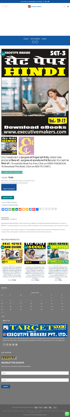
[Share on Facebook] (43, 208)
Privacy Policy (55, 411)
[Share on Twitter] (46, 208)
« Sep (2, 316)
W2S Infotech (29, 407)
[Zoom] (3, 133)
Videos (22, 411)
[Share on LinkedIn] (55, 208)
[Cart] (68, 6)
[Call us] (46, 1)
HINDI (44, 39)
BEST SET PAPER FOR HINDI (11, 205)
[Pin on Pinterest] (52, 208)
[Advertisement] (35, 23)
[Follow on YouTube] (48, 1)
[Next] (65, 92)
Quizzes (27, 411)
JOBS (36, 411)
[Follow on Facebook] (43, 1)
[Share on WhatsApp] (40, 208)
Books (9, 411)
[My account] (64, 6)
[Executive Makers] (35, 6)
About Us (64, 411)
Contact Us (32, 412)
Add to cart (7, 197)
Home (26, 39)
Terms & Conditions (44, 411)
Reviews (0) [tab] (13, 219)
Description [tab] (5, 219)
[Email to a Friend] (49, 208)
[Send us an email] (45, 1)
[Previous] (4, 92)
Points (39, 412)
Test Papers (35, 39)
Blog (32, 411)
